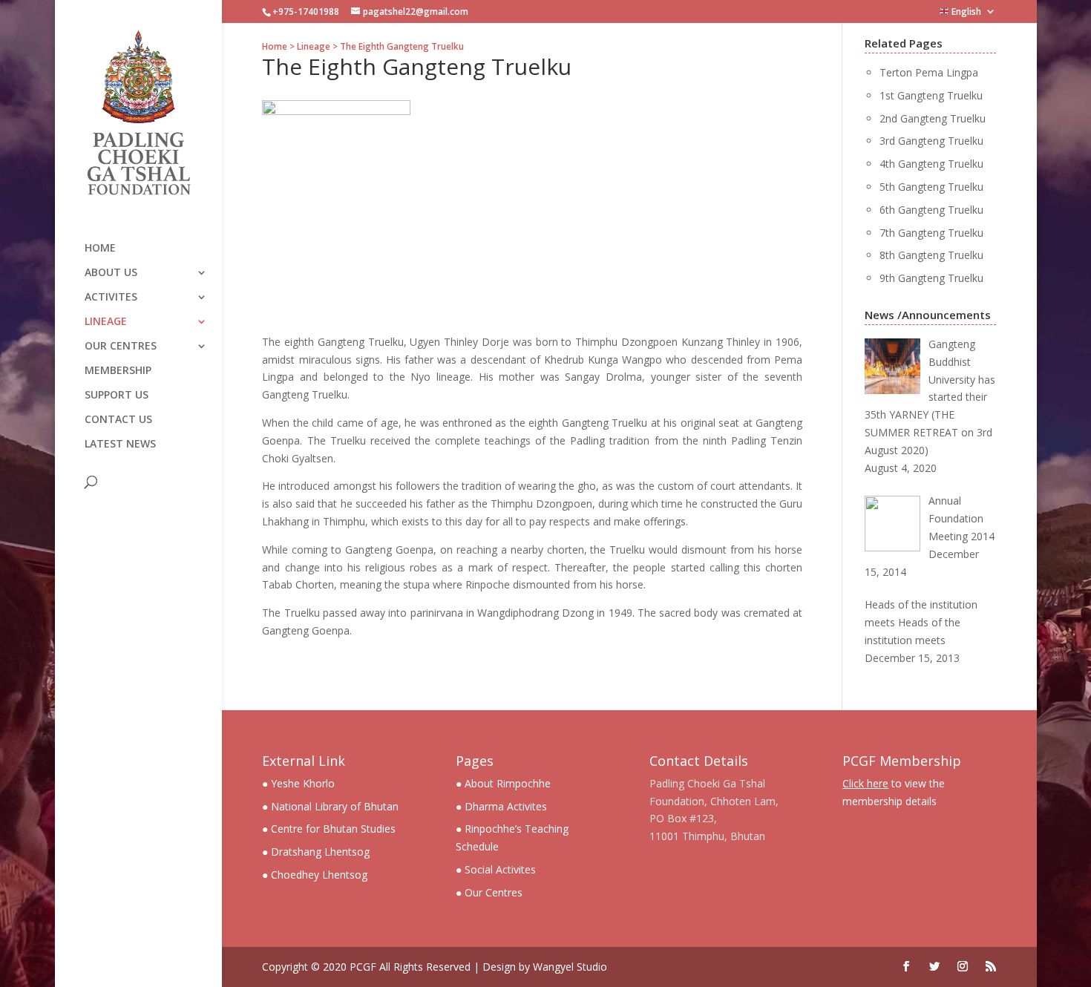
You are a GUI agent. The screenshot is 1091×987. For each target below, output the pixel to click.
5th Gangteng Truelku (931, 187)
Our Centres (121, 346)
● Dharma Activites (501, 806)
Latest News (120, 444)
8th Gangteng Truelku (931, 255)
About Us (111, 273)
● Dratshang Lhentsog (316, 852)
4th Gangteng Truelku (931, 164)
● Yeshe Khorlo (298, 783)
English (965, 12)
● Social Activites (496, 869)
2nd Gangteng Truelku (932, 118)
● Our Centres (489, 892)
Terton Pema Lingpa (928, 72)
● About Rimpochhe (503, 783)
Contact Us (118, 420)
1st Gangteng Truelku (931, 95)
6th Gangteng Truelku (931, 210)
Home (100, 249)
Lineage (106, 322)
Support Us (116, 395)
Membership (118, 371)
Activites (111, 298)
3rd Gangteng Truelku (931, 141)
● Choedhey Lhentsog (314, 875)
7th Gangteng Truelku (931, 233)
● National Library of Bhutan (330, 806)
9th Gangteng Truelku (931, 278)
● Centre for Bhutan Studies (329, 829)
